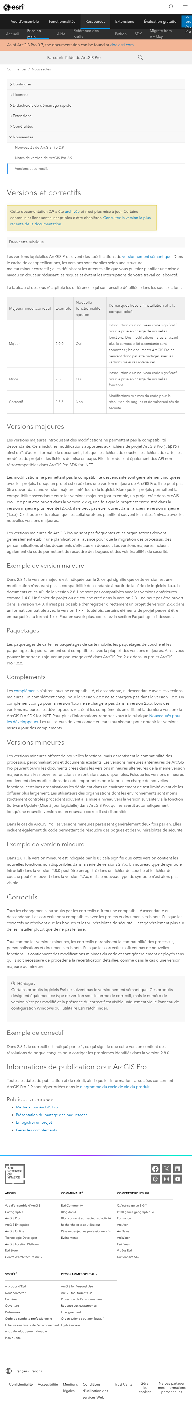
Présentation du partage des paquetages (52, 1115)
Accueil (12, 34)
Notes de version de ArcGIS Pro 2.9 (43, 158)
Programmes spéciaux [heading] (79, 1274)
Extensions (124, 21)
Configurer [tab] (22, 84)
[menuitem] (33, 1205)
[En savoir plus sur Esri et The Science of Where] (15, 1175)
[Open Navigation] (185, 7)
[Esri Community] (155, 1179)
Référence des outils (86, 34)
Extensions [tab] (22, 116)
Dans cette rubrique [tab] (26, 242)
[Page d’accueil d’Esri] (14, 7)
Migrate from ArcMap (161, 34)
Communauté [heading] (72, 1193)
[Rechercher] (171, 7)
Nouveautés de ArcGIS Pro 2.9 (39, 147)
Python (121, 34)
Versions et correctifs (31, 169)
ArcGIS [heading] (10, 1193)
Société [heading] (11, 1274)
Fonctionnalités (62, 21)
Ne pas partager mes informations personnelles (172, 1387)
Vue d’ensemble (25, 21)
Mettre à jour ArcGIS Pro (37, 1107)
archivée (72, 211)
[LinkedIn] (177, 1168)
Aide (61, 34)
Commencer (16, 69)
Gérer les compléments (36, 1130)
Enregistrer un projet (34, 1122)
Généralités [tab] (23, 126)
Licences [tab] (20, 94)
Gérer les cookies (145, 1387)
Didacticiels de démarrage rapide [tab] (42, 105)
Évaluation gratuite (160, 21)
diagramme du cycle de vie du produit (115, 1086)
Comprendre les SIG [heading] (133, 1193)
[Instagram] (166, 1179)
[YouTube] (177, 1179)
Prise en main (34, 34)
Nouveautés (41, 69)
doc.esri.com (122, 44)
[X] (166, 1168)
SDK (138, 34)
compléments (26, 690)
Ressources (95, 21)
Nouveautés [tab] (23, 137)
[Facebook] (155, 1168)
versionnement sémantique (147, 256)
